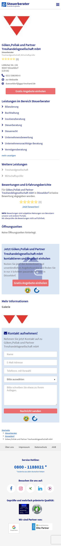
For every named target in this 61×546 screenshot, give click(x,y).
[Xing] (30, 488)
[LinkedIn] (40, 488)
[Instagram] (21, 488)
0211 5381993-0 (13, 75)
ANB (54, 447)
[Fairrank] (50, 488)
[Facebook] (11, 488)
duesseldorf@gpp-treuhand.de (20, 83)
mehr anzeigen (9, 155)
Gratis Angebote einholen (30, 91)
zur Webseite (12, 79)
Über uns (9, 447)
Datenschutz (41, 447)
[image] (16, 316)
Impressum (24, 447)
